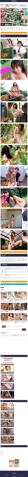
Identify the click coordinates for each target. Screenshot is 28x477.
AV (1, 287)
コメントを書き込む (14, 335)
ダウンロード (14, 32)
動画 (3, 287)
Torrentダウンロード (14, 284)
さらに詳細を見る (14, 281)
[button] (26, 352)
